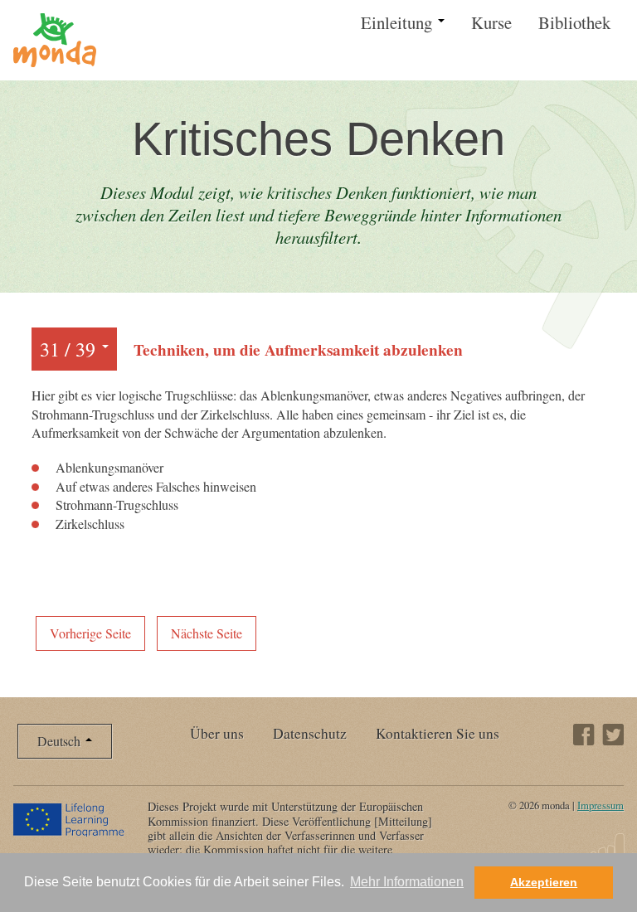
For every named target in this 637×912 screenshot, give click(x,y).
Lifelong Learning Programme (70, 819)
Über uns (217, 733)
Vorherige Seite (90, 633)
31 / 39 (70, 349)
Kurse (491, 22)
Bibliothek (574, 22)
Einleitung (398, 22)
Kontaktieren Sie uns (437, 733)
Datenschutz (310, 733)
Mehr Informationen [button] (407, 882)
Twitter (613, 734)
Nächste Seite (206, 633)
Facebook (584, 734)
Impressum (600, 805)
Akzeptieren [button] (543, 882)
